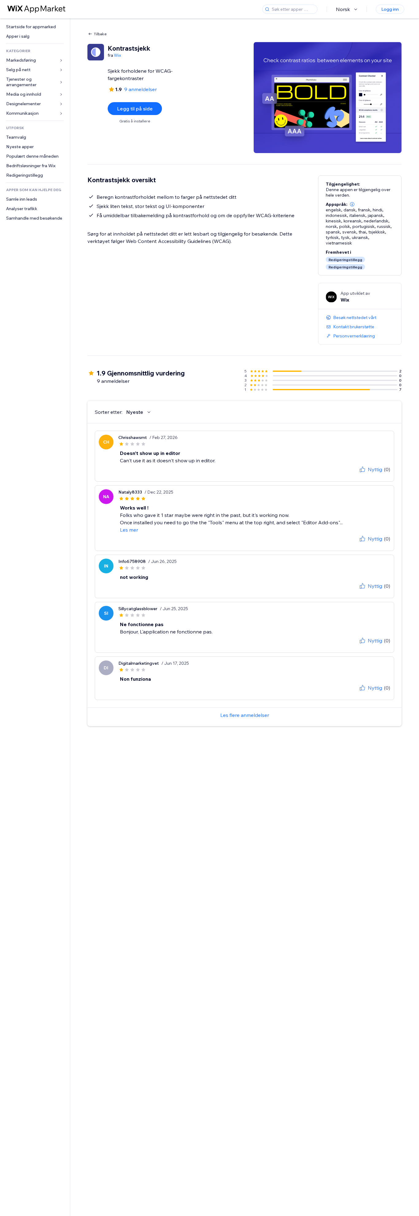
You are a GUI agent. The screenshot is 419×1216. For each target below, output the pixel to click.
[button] (352, 204)
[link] (35, 27)
